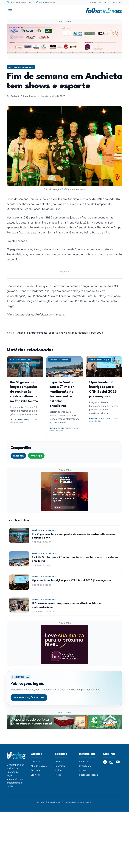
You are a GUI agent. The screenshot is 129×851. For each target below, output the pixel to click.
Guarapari (36, 761)
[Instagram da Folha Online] (111, 762)
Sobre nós (84, 761)
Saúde (58, 770)
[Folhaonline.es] (103, 11)
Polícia (58, 774)
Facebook (18, 455)
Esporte (53, 332)
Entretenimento (38, 332)
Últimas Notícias (78, 332)
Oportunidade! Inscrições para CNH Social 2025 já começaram (71, 580)
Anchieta (22, 332)
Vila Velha (36, 774)
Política (58, 761)
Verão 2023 (96, 332)
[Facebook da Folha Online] (105, 762)
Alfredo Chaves (39, 766)
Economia (60, 766)
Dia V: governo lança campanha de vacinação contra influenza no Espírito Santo (24, 391)
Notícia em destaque (20, 67)
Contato (117, 2)
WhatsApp (36, 455)
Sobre (93, 2)
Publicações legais (88, 774)
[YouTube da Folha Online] (118, 762)
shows (63, 332)
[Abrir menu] (10, 10)
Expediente (105, 2)
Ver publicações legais (29, 697)
